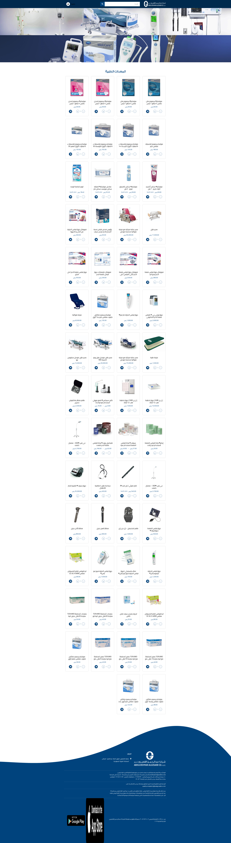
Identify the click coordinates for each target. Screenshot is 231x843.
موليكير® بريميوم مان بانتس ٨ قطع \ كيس (128, 102)
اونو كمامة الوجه (76, 186)
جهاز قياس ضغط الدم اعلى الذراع (77, 273)
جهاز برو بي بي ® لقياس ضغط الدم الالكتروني (154, 316)
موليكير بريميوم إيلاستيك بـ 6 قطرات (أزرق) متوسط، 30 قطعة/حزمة (102, 146)
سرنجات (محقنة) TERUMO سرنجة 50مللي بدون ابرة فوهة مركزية (77, 616)
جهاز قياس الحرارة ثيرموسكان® (154, 572)
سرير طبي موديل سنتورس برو (76, 358)
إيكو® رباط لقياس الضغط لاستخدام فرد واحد (154, 444)
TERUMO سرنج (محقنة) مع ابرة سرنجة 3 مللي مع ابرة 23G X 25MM (154, 659)
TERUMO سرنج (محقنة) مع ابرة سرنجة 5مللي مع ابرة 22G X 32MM (103, 659)
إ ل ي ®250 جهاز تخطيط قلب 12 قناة (154, 401)
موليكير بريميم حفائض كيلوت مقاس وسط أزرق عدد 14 (154, 701)
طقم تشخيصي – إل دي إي (128, 528)
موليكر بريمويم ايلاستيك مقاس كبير (154, 145)
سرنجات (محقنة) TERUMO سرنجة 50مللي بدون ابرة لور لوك (103, 616)
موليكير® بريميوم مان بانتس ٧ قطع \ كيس (154, 102)
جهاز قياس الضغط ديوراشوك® (154, 529)
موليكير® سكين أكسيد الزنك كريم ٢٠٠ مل (154, 188)
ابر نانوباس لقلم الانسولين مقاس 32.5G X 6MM (77, 572)
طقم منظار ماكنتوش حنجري (77, 401)
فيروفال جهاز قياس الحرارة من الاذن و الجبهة (77, 230)
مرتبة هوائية (77, 314)
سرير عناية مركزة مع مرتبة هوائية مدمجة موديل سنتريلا (128, 360)
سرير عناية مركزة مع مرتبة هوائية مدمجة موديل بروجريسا (128, 232)
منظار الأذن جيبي (77, 528)
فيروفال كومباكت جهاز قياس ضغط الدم (102, 273)
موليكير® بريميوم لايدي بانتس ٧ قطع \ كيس (102, 102)
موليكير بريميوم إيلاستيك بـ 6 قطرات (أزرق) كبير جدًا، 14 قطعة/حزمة (128, 146)
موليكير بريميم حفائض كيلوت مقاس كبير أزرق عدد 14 (128, 701)
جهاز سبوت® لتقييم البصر (77, 485)
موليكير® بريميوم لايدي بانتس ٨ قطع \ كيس (77, 102)
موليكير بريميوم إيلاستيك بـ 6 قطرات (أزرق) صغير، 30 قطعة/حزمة (77, 146)
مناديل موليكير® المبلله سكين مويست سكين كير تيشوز (103, 189)
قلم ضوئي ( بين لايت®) (128, 485)
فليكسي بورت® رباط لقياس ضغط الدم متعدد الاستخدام (103, 445)
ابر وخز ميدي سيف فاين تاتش (128, 615)
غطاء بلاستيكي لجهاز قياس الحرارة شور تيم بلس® (128, 572)
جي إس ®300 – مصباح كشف (154, 487)
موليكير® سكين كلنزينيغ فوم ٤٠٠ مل (128, 188)
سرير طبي (154, 229)
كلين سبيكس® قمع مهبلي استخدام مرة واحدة (103, 401)
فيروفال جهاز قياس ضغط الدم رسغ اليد (154, 273)
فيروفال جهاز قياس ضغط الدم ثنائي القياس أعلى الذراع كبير (128, 274)
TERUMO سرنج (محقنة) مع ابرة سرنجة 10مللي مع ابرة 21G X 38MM (128, 659)
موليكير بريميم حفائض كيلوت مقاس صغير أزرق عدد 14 (77, 659)
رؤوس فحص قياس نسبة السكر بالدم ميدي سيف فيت (103, 232)
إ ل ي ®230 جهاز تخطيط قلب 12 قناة (128, 401)
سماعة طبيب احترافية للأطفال (103, 487)
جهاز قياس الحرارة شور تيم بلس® (102, 572)
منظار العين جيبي (103, 528)
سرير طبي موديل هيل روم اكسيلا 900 (102, 358)
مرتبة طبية (154, 357)
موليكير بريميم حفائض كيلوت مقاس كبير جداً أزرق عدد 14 (103, 317)
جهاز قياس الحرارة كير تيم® (128, 314)
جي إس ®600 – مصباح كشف (76, 444)
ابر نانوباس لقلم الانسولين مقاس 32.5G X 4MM (154, 615)
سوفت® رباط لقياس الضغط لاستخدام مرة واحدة (128, 445)
